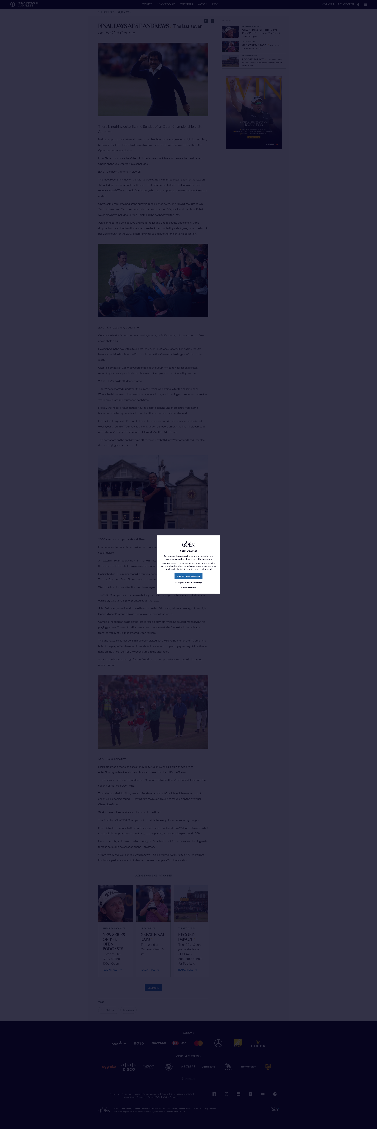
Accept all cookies (188, 575)
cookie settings (194, 582)
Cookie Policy (188, 587)
